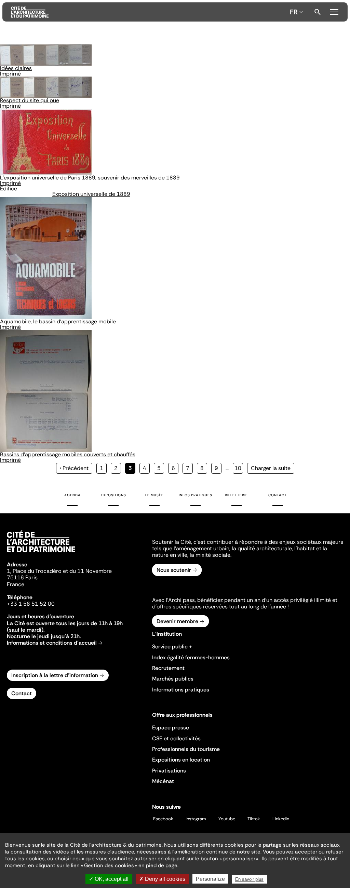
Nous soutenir (174, 570)
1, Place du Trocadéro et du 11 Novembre (59, 571)
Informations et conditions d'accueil (52, 642)
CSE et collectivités (176, 738)
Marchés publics (172, 678)
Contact (277, 495)
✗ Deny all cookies (162, 879)
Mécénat (163, 781)
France (15, 584)
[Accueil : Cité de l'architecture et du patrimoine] (149, 12)
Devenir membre (177, 621)
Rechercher (317, 12)
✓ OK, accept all (109, 879)
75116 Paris (22, 577)
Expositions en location (181, 759)
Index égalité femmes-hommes (191, 657)
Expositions (113, 495)
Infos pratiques (195, 495)
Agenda (72, 495)
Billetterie (236, 495)
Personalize (210, 879)
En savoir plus (249, 879)
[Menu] (334, 11)
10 (238, 468)
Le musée (154, 495)
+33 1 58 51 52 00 (31, 603)
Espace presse (170, 727)
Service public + (172, 646)
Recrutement (168, 668)
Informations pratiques (180, 689)
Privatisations (169, 770)
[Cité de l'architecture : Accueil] (41, 553)
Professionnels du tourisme (186, 749)
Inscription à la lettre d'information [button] (54, 675)
